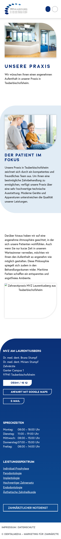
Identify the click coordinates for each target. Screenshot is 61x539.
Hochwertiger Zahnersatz (18, 482)
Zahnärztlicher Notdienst (28, 508)
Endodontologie (12, 487)
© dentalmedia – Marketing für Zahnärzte (30, 534)
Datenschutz (26, 527)
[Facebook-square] (5, 409)
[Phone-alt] (55, 9)
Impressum (9, 527)
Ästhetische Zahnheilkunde (19, 492)
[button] (48, 9)
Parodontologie (12, 473)
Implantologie (11, 478)
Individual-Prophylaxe (16, 468)
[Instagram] (12, 409)
